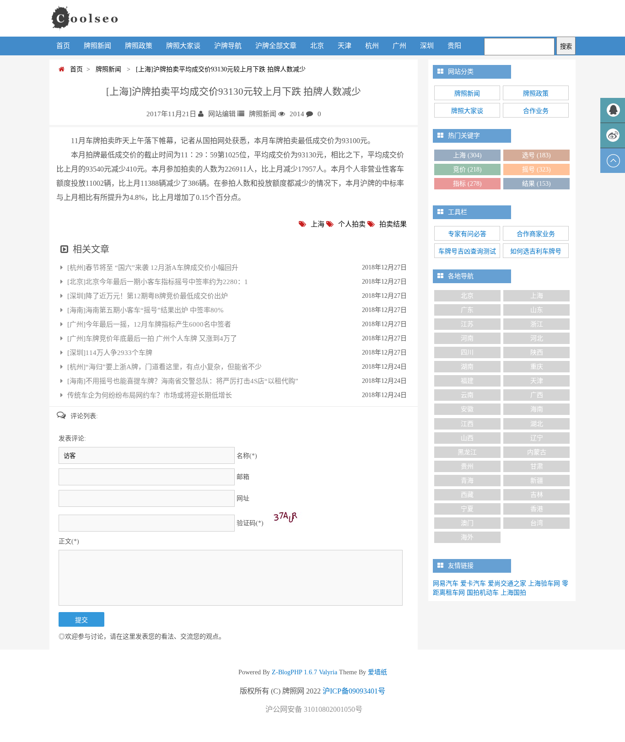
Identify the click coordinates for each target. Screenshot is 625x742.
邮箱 (243, 476)
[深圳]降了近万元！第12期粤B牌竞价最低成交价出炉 (147, 296)
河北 (536, 338)
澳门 (467, 523)
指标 (467, 183)
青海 (467, 480)
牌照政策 (138, 45)
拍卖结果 (393, 224)
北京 (317, 45)
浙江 (536, 324)
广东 (467, 309)
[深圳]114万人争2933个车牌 (109, 352)
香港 (536, 508)
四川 (467, 352)
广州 (399, 45)
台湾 (536, 523)
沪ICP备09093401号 (354, 691)
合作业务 (536, 111)
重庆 (536, 366)
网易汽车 (445, 583)
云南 (467, 395)
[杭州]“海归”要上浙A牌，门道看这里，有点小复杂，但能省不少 (164, 367)
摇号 (536, 169)
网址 (243, 498)
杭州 (372, 45)
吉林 (536, 494)
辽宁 (536, 438)
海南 (536, 409)
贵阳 (454, 45)
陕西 (536, 352)
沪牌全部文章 (275, 45)
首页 (63, 45)
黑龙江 (467, 452)
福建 (467, 380)
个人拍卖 (352, 224)
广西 (536, 395)
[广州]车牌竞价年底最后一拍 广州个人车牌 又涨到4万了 (152, 338)
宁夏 (467, 508)
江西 (467, 423)
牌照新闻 (97, 45)
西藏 (467, 494)
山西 (467, 438)
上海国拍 (513, 592)
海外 (467, 537)
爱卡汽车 (473, 583)
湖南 (467, 366)
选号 (536, 155)
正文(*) (69, 541)
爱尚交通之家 (507, 583)
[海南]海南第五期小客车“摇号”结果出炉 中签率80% (145, 310)
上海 (317, 224)
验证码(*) (250, 523)
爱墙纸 (376, 672)
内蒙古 (536, 452)
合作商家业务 (536, 234)
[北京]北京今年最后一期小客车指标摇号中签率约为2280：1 (157, 281)
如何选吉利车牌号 (535, 251)
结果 (536, 183)
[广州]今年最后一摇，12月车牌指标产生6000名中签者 (149, 324)
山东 (536, 309)
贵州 (467, 466)
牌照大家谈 (183, 45)
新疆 (536, 480)
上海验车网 (544, 583)
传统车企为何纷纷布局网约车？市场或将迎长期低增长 (149, 395)
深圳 (427, 45)
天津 (344, 45)
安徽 (467, 409)
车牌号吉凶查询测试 (467, 251)
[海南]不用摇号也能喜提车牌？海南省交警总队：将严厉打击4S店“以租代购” (182, 381)
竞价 (467, 169)
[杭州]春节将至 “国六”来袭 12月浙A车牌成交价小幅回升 (152, 267)
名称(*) (247, 455)
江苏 (467, 324)
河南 (467, 338)
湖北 (536, 423)
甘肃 (536, 466)
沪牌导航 (228, 45)
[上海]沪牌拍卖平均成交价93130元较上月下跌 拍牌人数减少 (219, 69)
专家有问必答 (467, 234)
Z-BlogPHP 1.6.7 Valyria (304, 672)
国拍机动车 (483, 592)
